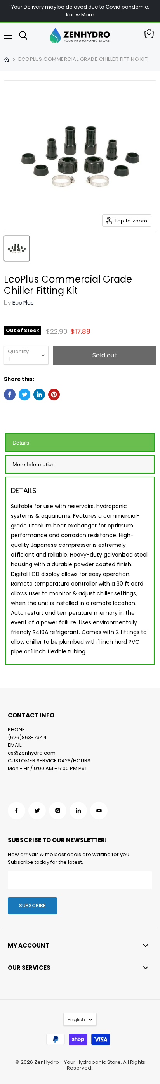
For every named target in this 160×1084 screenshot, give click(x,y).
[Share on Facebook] (10, 394)
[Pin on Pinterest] (54, 394)
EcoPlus (23, 302)
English (76, 1019)
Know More (80, 14)
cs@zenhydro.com (32, 753)
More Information (33, 464)
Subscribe (32, 905)
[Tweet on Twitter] (24, 394)
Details (20, 442)
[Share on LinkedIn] (39, 394)
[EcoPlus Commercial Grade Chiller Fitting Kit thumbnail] (16, 248)
